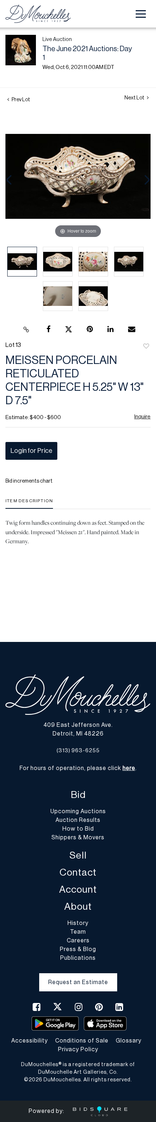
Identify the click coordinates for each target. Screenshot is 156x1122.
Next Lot (134, 98)
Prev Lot (20, 99)
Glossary (128, 1041)
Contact (78, 872)
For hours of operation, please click (77, 768)
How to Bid (78, 829)
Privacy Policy (78, 1049)
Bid (78, 795)
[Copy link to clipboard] (26, 329)
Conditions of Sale (81, 1041)
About (78, 907)
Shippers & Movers (78, 837)
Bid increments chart (29, 481)
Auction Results (78, 820)
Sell (78, 855)
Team (78, 932)
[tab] (29, 503)
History (78, 923)
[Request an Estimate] (78, 976)
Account (78, 889)
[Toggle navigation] (141, 14)
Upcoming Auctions (78, 811)
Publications (78, 958)
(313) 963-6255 (78, 750)
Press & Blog (78, 949)
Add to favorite (146, 346)
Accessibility (29, 1041)
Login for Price (31, 450)
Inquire (142, 416)
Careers (78, 940)
